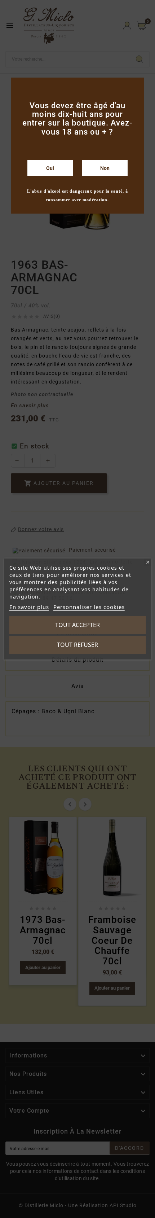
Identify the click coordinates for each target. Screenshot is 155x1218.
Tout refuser (77, 645)
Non (105, 168)
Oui (50, 168)
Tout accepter (77, 625)
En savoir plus (29, 606)
